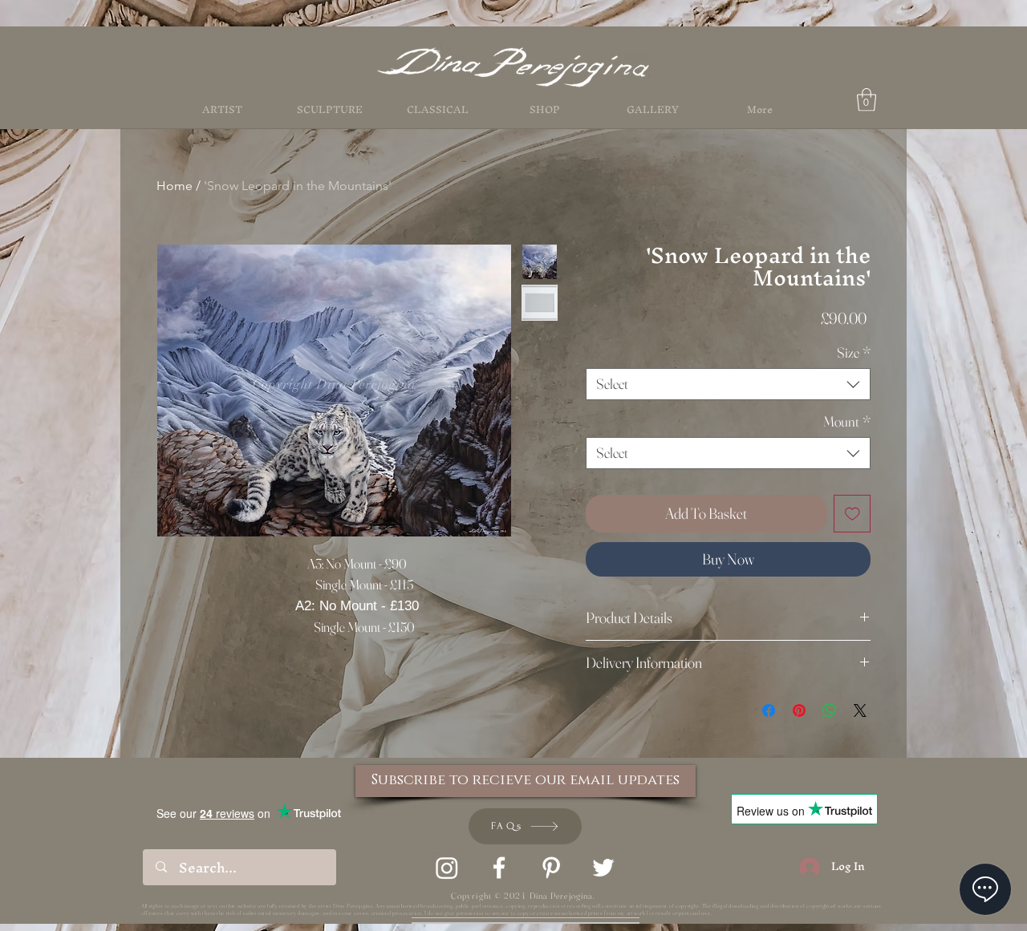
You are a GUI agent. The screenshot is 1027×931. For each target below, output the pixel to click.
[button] (545, 110)
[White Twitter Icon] (603, 867)
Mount (847, 422)
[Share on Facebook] (768, 710)
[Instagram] (446, 867)
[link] (866, 99)
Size (854, 353)
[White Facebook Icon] (499, 867)
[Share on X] (860, 710)
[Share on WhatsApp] (829, 710)
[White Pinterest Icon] (551, 867)
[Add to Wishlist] (852, 513)
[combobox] (728, 384)
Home (174, 185)
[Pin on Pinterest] (799, 710)
